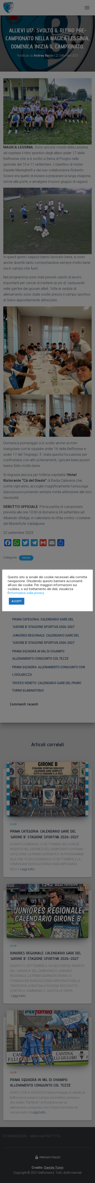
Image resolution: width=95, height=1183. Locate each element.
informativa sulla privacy (26, 593)
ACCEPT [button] (16, 601)
